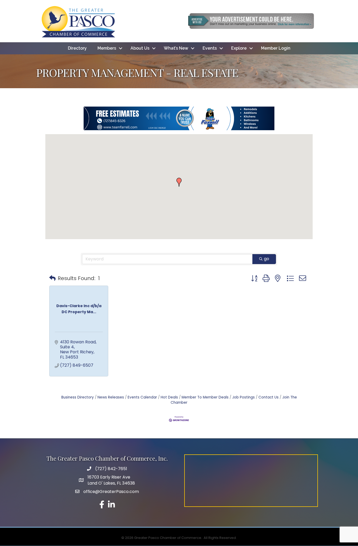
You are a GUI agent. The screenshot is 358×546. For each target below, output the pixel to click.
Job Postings (243, 397)
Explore (239, 48)
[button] (179, 182)
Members (106, 48)
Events (210, 48)
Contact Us (268, 397)
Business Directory (77, 397)
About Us (140, 48)
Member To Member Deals (205, 397)
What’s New (176, 48)
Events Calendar (142, 397)
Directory (77, 48)
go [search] (266, 259)
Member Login (275, 48)
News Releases (110, 397)
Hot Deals (169, 397)
